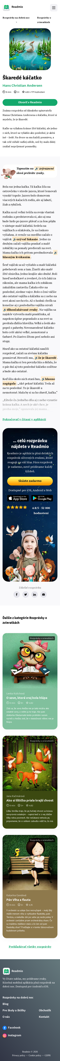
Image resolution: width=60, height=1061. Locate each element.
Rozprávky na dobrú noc (18, 997)
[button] (53, 7)
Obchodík (45, 1010)
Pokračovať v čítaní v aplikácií (24, 419)
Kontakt (44, 1017)
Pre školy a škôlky (14, 1010)
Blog (5, 1004)
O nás (6, 1017)
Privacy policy (18, 1055)
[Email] (43, 594)
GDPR (48, 1055)
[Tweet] (25, 594)
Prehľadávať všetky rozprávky (30, 946)
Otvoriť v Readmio (30, 102)
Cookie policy (35, 1055)
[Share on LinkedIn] (34, 594)
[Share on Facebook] (16, 594)
